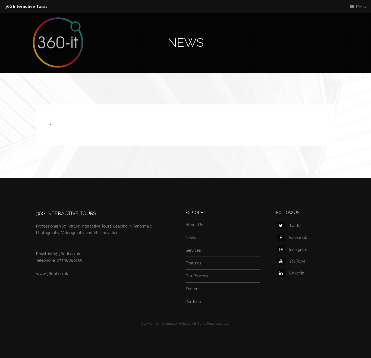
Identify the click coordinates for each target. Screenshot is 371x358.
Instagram (298, 249)
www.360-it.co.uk (52, 273)
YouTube (297, 261)
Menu (361, 6)
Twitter (295, 225)
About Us (194, 224)
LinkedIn (296, 273)
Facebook (298, 237)
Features (193, 263)
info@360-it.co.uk (64, 253)
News (191, 237)
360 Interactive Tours (26, 6)
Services (193, 250)
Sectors (192, 288)
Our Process (197, 275)
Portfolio (193, 301)
